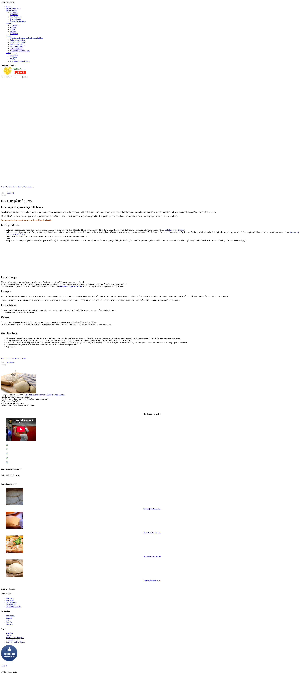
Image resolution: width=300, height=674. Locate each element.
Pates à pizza (27, 187)
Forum (8, 36)
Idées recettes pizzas (17, 44)
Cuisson (13, 27)
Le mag (8, 53)
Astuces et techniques (18, 42)
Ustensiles (14, 34)
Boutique (9, 23)
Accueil (8, 6)
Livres (12, 29)
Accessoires (14, 25)
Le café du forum (16, 46)
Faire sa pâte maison (17, 40)
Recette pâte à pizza (13, 8)
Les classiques (15, 17)
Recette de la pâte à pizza (15, 638)
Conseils (13, 57)
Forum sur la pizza (12, 640)
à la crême (14, 13)
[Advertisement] (150, 94)
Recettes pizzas (11, 10)
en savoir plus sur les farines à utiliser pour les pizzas (45, 395)
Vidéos (12, 59)
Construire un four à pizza (20, 51)
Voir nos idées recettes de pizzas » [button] (13, 358)
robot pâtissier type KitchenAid (70, 286)
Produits (13, 32)
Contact (4, 666)
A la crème (10, 598)
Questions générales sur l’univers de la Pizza (26, 38)
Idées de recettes (15, 187)
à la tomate (14, 15)
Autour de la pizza (17, 49)
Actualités (14, 55)
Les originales (15, 19)
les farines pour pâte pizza (174, 230)
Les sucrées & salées (18, 21)
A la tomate (10, 600)
